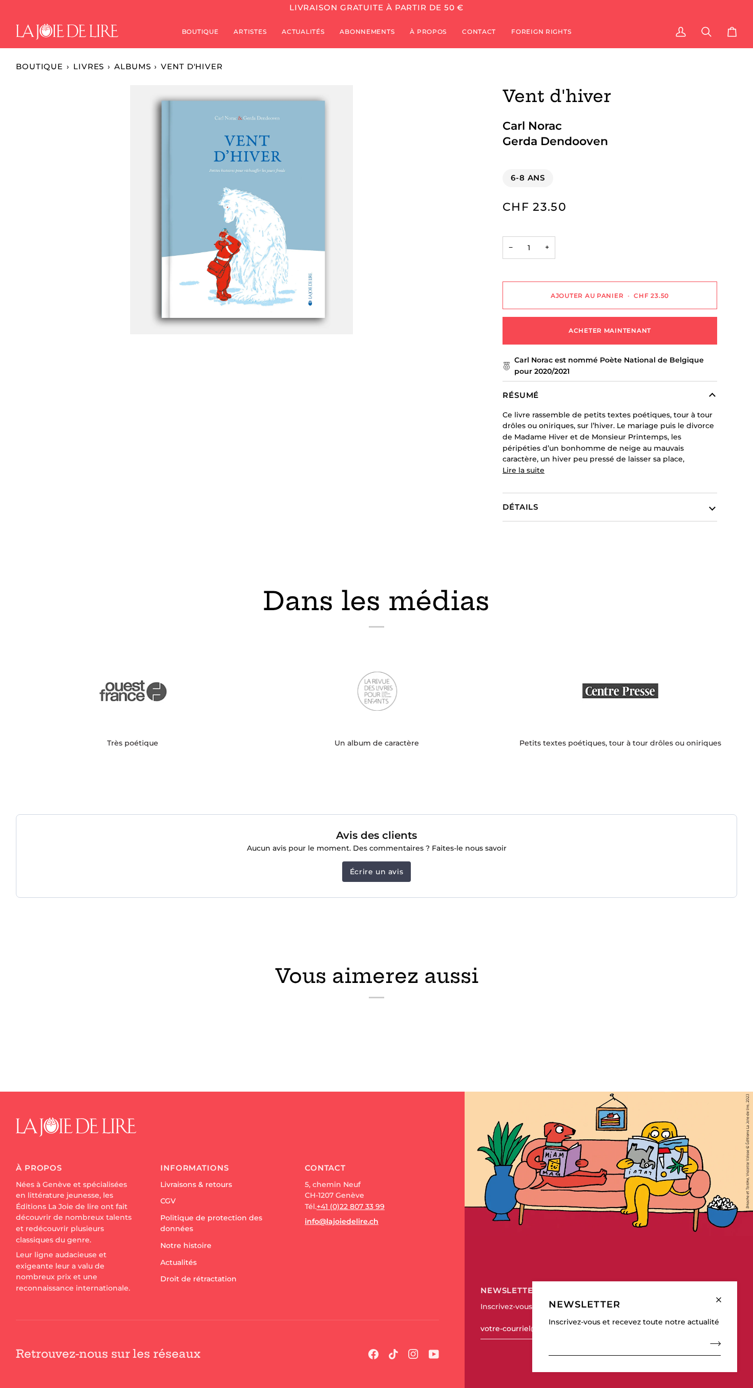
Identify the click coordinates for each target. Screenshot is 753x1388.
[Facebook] (373, 1354)
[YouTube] (434, 1354)
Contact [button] (325, 1168)
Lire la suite (524, 470)
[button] (200, 32)
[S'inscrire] (712, 1343)
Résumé (521, 395)
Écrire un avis (376, 871)
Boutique (39, 66)
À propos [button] (39, 1168)
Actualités (178, 1262)
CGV (168, 1200)
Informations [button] (194, 1168)
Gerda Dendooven (555, 141)
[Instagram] (413, 1354)
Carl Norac (532, 125)
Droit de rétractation (198, 1278)
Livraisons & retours (196, 1184)
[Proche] (723, 1295)
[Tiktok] (393, 1354)
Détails (520, 507)
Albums (132, 66)
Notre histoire (186, 1245)
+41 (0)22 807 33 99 (351, 1206)
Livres (88, 66)
